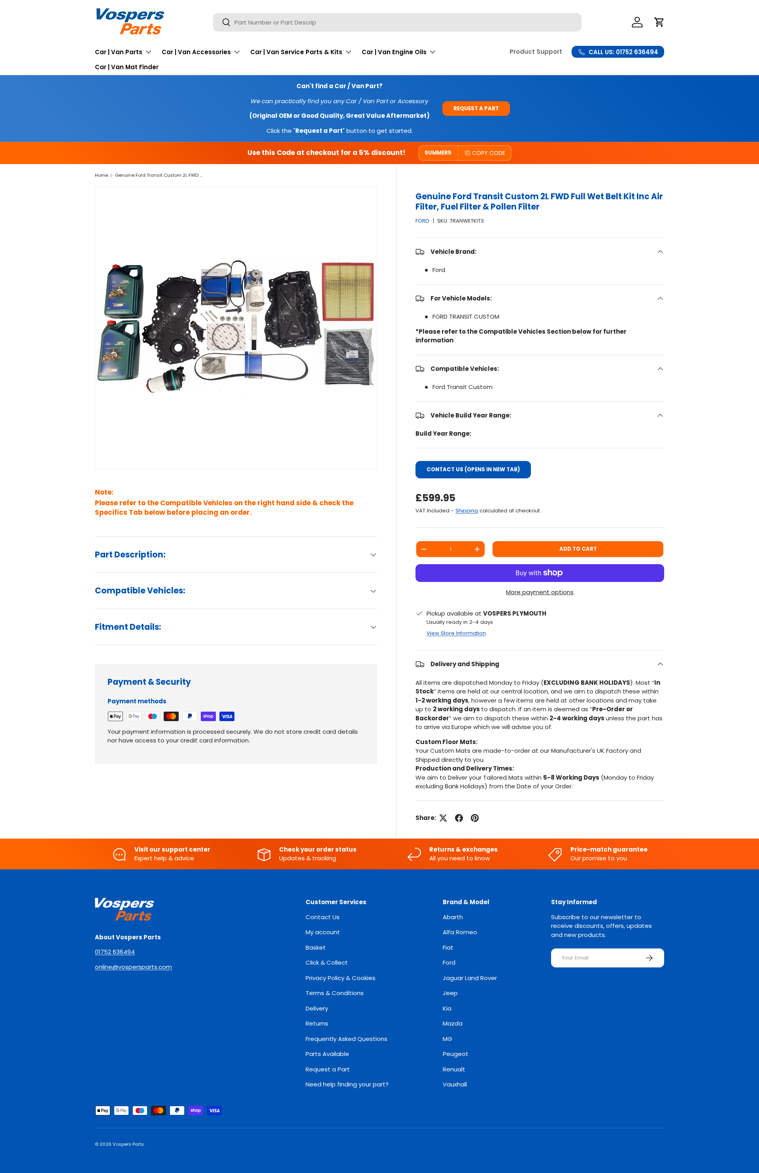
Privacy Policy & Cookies (341, 978)
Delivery (317, 1008)
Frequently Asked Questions (346, 1039)
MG (447, 1039)
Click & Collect (327, 962)
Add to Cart (578, 549)
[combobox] (397, 22)
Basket (316, 947)
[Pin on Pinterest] (475, 818)
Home (101, 175)
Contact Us (323, 917)
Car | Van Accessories (196, 52)
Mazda (453, 1023)
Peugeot (455, 1054)
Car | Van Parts (118, 52)
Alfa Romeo (460, 932)
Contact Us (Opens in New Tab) (473, 469)
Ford (449, 962)
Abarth (453, 917)
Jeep (450, 993)
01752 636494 (115, 952)
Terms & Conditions (335, 993)
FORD (422, 221)
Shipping (466, 510)
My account (323, 932)
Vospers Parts (128, 1144)
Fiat (448, 947)
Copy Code (488, 153)
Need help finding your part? (347, 1084)
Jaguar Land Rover (470, 978)
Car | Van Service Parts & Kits (296, 52)
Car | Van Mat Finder (127, 67)
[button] (659, 22)
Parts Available (327, 1054)
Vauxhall (455, 1084)
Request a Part (476, 108)
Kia (447, 1008)
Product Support (536, 51)
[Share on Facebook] (459, 818)
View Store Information (456, 633)
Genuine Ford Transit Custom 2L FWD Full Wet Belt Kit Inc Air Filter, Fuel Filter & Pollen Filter (159, 175)
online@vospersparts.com (133, 967)
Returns (317, 1023)
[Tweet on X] (443, 818)
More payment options (540, 592)
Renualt (454, 1069)
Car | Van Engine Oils (394, 52)
